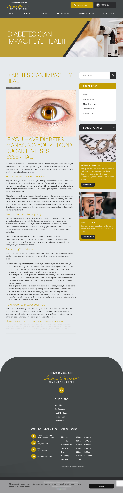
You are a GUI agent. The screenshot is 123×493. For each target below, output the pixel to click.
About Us (87, 94)
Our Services (88, 99)
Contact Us (109, 13)
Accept (101, 486)
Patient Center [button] (86, 13)
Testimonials (88, 108)
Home (10, 13)
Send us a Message (45, 456)
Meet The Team (89, 104)
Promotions (63, 13)
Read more (87, 185)
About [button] (25, 13)
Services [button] (43, 13)
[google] (61, 390)
